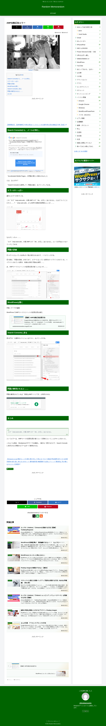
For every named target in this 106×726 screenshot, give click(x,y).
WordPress (10, 468)
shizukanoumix (85, 703)
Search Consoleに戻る (14, 89)
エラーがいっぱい (13, 81)
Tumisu (30, 70)
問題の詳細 (10, 84)
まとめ (9, 94)
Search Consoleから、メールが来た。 (19, 78)
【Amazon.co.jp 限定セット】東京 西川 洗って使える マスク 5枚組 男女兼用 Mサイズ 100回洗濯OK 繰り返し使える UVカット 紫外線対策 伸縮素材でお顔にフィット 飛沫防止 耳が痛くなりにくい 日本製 (37, 461)
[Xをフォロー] (34, 516)
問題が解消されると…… (15, 91)
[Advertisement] (38, 111)
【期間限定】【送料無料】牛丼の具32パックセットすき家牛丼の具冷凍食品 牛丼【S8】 (36, 125)
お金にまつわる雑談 (80, 151)
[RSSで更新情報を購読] (41, 516)
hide (21, 75)
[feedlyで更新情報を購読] (37, 516)
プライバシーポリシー (53, 721)
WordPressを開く (13, 86)
